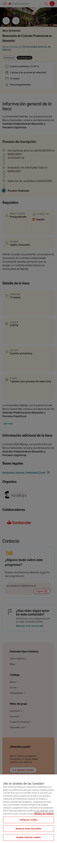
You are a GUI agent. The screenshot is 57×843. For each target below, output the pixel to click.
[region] (28, 808)
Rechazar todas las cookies (28, 828)
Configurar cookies (28, 819)
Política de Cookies (44, 813)
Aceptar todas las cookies (28, 837)
